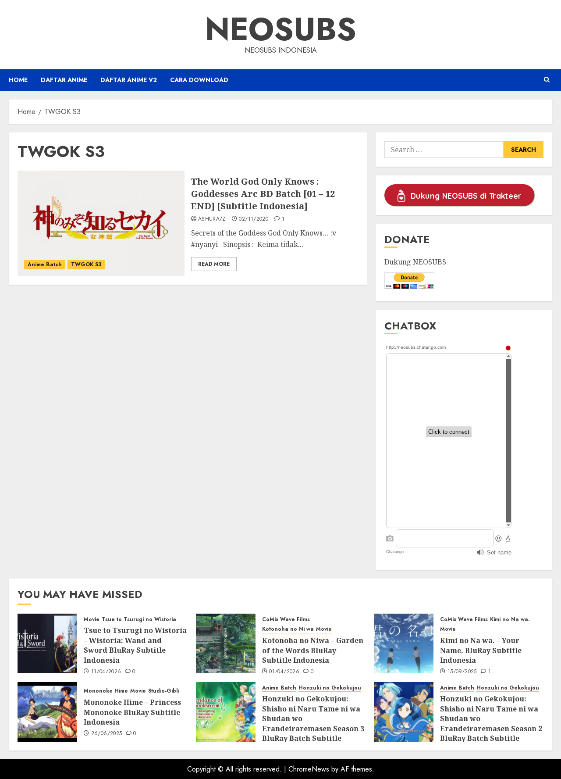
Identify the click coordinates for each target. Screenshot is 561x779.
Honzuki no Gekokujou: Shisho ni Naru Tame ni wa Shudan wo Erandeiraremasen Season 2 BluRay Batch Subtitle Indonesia (491, 723)
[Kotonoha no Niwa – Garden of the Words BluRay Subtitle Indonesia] (226, 643)
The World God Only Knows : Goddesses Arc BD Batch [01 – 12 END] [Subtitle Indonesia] (263, 193)
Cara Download (199, 79)
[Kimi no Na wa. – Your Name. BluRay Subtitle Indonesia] (403, 643)
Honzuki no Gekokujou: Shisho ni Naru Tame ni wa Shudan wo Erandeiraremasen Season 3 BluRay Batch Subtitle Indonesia (313, 723)
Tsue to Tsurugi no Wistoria (139, 619)
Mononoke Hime (106, 691)
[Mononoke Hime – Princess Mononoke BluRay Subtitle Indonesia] (47, 712)
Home (18, 79)
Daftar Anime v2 (128, 79)
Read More (214, 264)
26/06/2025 (106, 733)
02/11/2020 (253, 219)
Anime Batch (45, 264)
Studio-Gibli (163, 691)
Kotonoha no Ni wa (288, 629)
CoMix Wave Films (286, 619)
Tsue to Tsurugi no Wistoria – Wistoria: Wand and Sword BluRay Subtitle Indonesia (135, 645)
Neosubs (280, 29)
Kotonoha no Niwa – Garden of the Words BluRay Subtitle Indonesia (312, 650)
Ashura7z (212, 219)
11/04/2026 (106, 671)
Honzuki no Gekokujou (329, 688)
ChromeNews (308, 769)
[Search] (546, 79)
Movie (91, 619)
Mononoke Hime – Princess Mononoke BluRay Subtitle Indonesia (132, 712)
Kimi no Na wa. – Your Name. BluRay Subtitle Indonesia (481, 650)
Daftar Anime (64, 79)
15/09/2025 (462, 671)
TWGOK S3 (86, 264)
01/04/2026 (284, 671)
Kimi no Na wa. (510, 619)
